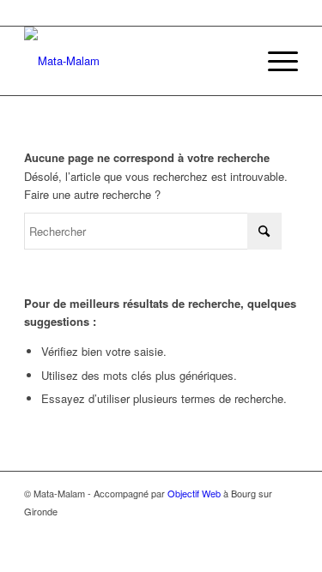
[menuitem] (274, 61)
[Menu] (274, 61)
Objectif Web (194, 493)
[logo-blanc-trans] (133, 61)
